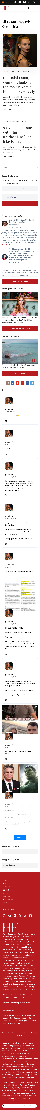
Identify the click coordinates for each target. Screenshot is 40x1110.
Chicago (17, 1018)
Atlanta (14, 1021)
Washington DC (24, 1021)
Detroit (33, 1021)
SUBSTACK (6, 887)
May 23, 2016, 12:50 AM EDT (16, 121)
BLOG (5, 883)
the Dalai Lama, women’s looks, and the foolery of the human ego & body (19, 84)
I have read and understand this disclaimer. (19, 1106)
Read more (6, 245)
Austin (21, 1015)
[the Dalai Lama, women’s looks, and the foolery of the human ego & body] (20, 50)
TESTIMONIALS (8, 900)
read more (7, 109)
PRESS (5, 903)
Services (6, 896)
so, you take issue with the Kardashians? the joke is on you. (17, 134)
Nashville (6, 1015)
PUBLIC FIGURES (8, 909)
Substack (8, 2)
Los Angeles (8, 1018)
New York (14, 1015)
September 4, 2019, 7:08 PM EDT (18, 71)
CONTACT (6, 890)
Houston (24, 1018)
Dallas (27, 1015)
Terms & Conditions (10, 1003)
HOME (5, 880)
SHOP (5, 906)
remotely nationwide (16, 1023)
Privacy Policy (24, 1003)
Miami (33, 1015)
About (5, 893)
